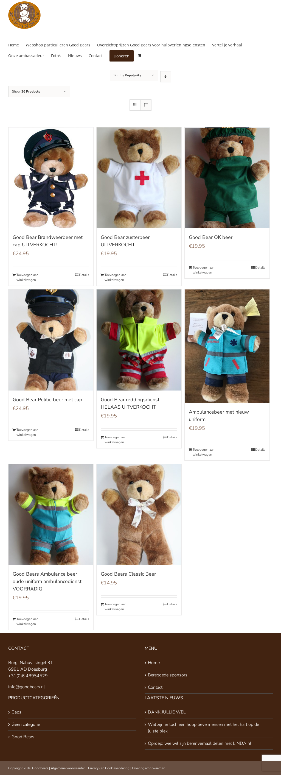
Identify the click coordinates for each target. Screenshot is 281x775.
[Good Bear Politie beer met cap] (51, 339)
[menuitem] (17, 45)
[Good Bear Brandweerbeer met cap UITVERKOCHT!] (51, 177)
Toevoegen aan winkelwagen (27, 277)
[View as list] (145, 105)
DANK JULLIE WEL (167, 712)
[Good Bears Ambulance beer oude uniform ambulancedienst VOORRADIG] (51, 514)
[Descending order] (165, 76)
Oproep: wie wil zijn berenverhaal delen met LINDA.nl (199, 743)
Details (84, 275)
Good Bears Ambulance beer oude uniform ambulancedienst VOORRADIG (47, 581)
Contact (155, 687)
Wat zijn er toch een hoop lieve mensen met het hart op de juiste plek (203, 727)
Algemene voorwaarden (68, 768)
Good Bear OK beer (210, 237)
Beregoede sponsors (167, 675)
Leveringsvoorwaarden (148, 768)
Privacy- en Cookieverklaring (109, 768)
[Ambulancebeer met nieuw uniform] (227, 346)
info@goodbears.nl (26, 687)
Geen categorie (26, 724)
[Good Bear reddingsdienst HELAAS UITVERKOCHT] (139, 339)
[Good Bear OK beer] (227, 177)
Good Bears (23, 737)
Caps (16, 712)
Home (154, 663)
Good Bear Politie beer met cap (47, 399)
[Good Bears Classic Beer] (139, 514)
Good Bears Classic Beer (128, 574)
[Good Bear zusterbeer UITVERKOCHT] (139, 177)
